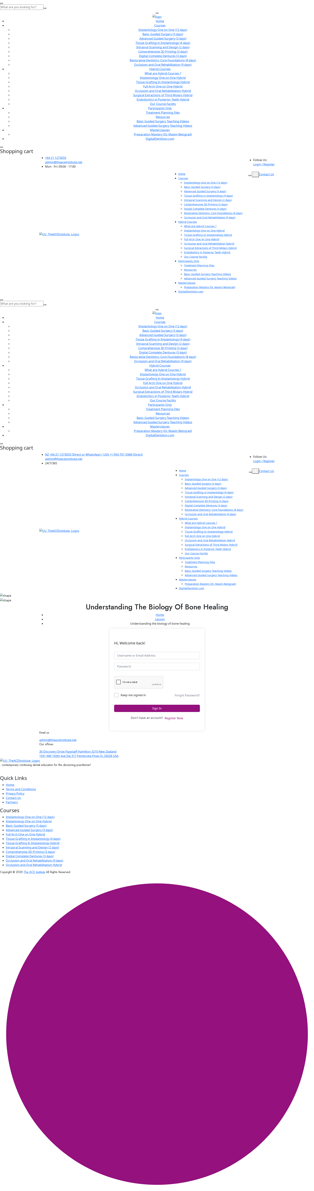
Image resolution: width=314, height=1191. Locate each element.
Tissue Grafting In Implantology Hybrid (163, 82)
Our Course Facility (163, 104)
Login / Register (264, 164)
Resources (163, 117)
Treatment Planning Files (163, 113)
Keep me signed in (133, 695)
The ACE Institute (34, 872)
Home (160, 21)
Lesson (160, 619)
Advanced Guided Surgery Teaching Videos (162, 126)
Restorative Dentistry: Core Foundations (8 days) (163, 60)
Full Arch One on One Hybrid (162, 86)
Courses (160, 25)
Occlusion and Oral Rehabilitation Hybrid (163, 91)
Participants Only (160, 108)
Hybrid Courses (160, 69)
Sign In (157, 708)
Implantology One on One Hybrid (163, 78)
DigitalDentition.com (160, 139)
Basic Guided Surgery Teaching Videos (163, 121)
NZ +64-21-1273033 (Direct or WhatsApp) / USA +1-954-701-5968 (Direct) (94, 454)
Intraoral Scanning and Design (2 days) (163, 47)
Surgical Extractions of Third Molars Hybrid (162, 95)
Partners (12, 802)
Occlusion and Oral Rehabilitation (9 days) (163, 65)
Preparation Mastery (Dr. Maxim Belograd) (163, 134)
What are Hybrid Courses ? (163, 73)
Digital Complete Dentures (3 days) (163, 56)
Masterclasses (160, 130)
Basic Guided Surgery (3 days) (162, 34)
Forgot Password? (187, 695)
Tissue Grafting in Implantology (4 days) (163, 43)
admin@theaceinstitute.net (63, 162)
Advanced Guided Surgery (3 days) (162, 38)
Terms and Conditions (21, 789)
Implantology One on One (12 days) (162, 30)
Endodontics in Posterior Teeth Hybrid (163, 100)
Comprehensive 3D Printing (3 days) (163, 52)
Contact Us (266, 174)
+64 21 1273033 (55, 158)
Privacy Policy (15, 794)
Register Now (174, 718)
